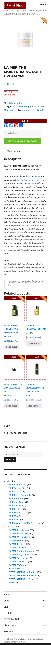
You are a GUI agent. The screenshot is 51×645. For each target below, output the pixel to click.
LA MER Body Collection (21, 554)
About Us (40, 639)
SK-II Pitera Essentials (20, 495)
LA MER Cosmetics (18, 561)
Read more (11, 347)
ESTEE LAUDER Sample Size (22, 575)
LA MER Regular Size (19, 530)
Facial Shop (15, 5)
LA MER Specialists (18, 558)
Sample (40, 110)
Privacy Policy (20, 642)
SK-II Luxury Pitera (18, 512)
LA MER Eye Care (17, 544)
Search (10, 459)
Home (6, 11)
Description (13, 151)
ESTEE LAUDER (13, 568)
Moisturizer (30, 110)
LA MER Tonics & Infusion (22, 551)
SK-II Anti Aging (17, 502)
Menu (43, 5)
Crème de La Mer (32, 180)
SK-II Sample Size (17, 488)
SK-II (8, 481)
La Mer (36, 176)
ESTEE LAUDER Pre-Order (21, 579)
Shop (6, 601)
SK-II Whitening (17, 498)
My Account (10, 625)
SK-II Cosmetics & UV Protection (25, 523)
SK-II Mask (14, 519)
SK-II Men (14, 516)
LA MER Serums (17, 540)
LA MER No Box (16, 565)
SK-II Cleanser (16, 505)
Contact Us (8, 642)
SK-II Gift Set (15, 491)
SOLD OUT (11, 582)
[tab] (13, 151)
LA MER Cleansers (18, 547)
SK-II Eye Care (16, 509)
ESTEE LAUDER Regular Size (23, 572)
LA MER (14, 11)
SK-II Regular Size (17, 484)
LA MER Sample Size (26, 106)
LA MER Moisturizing (29, 11)
